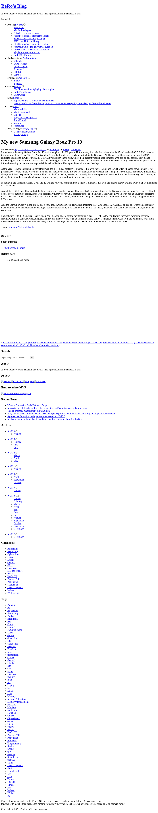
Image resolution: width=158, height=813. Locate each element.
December (19, 529)
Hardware (54, 149)
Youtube (18, 123)
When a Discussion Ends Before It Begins (27, 405)
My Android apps (22, 30)
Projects (11, 24)
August (17, 434)
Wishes (10, 793)
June (16, 444)
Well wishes (13, 593)
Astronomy (12, 551)
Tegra (10, 762)
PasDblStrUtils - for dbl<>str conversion (33, 46)
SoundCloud (20, 120)
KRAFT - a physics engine (27, 33)
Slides (10, 98)
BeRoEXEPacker (22, 55)
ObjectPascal (13, 718)
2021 (12, 466)
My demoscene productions (27, 52)
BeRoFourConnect (23, 92)
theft (9, 768)
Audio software (15, 58)
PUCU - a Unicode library (26, 41)
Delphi (10, 559)
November (19, 526)
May (16, 461)
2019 (12, 487)
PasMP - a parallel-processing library (31, 35)
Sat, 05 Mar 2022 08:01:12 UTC (30, 149)
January (17, 442)
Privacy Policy (14, 129)
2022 (12, 452)
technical (11, 760)
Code (10, 624)
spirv (9, 751)
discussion (12, 638)
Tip (9, 773)
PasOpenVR (13, 579)
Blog (9, 621)
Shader (10, 749)
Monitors (11, 707)
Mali (9, 693)
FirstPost (11, 649)
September (19, 479)
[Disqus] (79, 302)
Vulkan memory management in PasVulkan (28, 410)
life (8, 688)
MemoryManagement (17, 701)
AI (8, 607)
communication (14, 630)
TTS (9, 776)
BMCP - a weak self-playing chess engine (34, 89)
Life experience (15, 571)
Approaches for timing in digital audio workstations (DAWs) (36, 416)
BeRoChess (19, 94)
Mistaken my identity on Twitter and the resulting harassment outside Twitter (44, 419)
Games (10, 86)
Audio (10, 616)
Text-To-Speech (15, 587)
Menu (4, 19)
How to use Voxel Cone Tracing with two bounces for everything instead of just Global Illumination (62, 103)
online (10, 721)
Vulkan (11, 590)
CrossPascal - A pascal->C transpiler (31, 49)
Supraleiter (12, 584)
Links (10, 106)
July (16, 447)
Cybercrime (13, 554)
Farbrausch (19, 126)
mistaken (11, 704)
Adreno (11, 605)
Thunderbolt (13, 771)
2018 (12, 495)
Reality (10, 746)
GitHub (17, 114)
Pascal (10, 573)
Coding (11, 627)
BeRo (66, 149)
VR (9, 787)
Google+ (22, 248)
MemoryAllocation (16, 699)
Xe (8, 796)
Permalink (76, 149)
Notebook (23, 227)
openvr (10, 726)
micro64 (18, 80)
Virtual (10, 784)
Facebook (13, 248)
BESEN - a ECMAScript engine (29, 38)
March (17, 455)
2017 (12, 534)
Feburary (18, 501)
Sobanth (18, 61)
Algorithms (12, 548)
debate (10, 635)
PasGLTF (12, 576)
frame (10, 652)
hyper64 (18, 83)
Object (10, 715)
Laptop (31, 227)
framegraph (13, 654)
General (11, 562)
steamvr (11, 754)
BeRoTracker (20, 63)
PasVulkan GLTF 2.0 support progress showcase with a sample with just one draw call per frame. (50, 342)
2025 (12, 431)
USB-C (11, 782)
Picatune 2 (19, 69)
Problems (12, 740)
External (11, 646)
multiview (12, 710)
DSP (9, 641)
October (17, 482)
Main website (20, 109)
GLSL (10, 663)
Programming (14, 743)
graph (10, 671)
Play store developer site (25, 117)
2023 (12, 439)
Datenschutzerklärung (24, 131)
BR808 (17, 72)
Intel (9, 679)
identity (11, 677)
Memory (11, 696)
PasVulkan (19, 27)
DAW (10, 557)
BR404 (17, 74)
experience (12, 643)
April (16, 458)
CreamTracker (20, 66)
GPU (9, 565)
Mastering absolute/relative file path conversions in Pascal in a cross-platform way (47, 408)
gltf (9, 666)
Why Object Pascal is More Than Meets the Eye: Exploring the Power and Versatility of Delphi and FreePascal (61, 413)
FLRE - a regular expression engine (31, 44)
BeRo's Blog (14, 6)
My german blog (22, 112)
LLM (10, 690)
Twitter (4, 248)
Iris (8, 682)
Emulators (12, 78)
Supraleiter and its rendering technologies (34, 100)
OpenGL (11, 724)
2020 (12, 474)
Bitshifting (12, 618)
